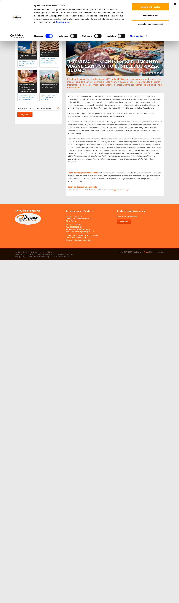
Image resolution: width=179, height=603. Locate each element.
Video (49, 252)
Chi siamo (18, 252)
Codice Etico (56, 256)
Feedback (60, 254)
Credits (67, 256)
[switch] (73, 36)
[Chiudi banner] (175, 4)
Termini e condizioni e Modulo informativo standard (34, 254)
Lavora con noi (38, 252)
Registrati (25, 114)
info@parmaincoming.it (120, 190)
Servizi (27, 252)
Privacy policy (20, 256)
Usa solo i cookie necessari (150, 24)
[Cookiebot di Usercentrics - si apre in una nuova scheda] (17, 36)
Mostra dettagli (137, 36)
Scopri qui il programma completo (82, 187)
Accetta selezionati (150, 15)
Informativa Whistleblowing (38, 256)
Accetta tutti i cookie (150, 7)
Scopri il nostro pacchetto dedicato (83, 173)
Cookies (70, 254)
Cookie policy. (63, 22)
